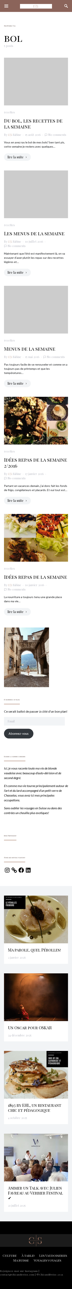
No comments (57, 135)
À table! (27, 1255)
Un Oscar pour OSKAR (30, 1027)
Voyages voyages (47, 1260)
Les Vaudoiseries (53, 1255)
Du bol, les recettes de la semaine (33, 123)
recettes (9, 112)
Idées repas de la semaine (35, 577)
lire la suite (15, 157)
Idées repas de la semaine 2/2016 (35, 462)
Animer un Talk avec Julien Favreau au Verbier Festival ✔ (35, 1192)
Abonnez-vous (19, 733)
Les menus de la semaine (34, 233)
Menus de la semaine (29, 348)
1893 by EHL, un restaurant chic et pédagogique (34, 1107)
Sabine (17, 135)
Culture (10, 1255)
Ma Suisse (21, 1260)
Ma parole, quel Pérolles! (34, 949)
